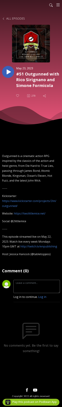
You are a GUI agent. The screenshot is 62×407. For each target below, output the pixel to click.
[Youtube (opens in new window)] (35, 390)
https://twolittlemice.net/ (29, 213)
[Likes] (18, 95)
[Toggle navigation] (58, 5)
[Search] (51, 4)
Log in (42, 297)
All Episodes (15, 18)
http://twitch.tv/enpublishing (38, 246)
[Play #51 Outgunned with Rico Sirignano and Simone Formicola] (8, 72)
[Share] (45, 96)
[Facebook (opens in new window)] (27, 390)
